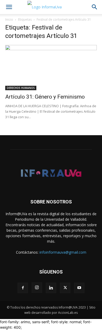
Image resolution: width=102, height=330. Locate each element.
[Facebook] (23, 288)
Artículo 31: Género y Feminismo (45, 97)
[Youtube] (79, 288)
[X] (65, 288)
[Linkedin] (51, 288)
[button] (9, 7)
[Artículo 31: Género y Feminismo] (51, 67)
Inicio (9, 19)
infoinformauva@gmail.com (62, 252)
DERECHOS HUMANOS (21, 88)
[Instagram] (37, 287)
